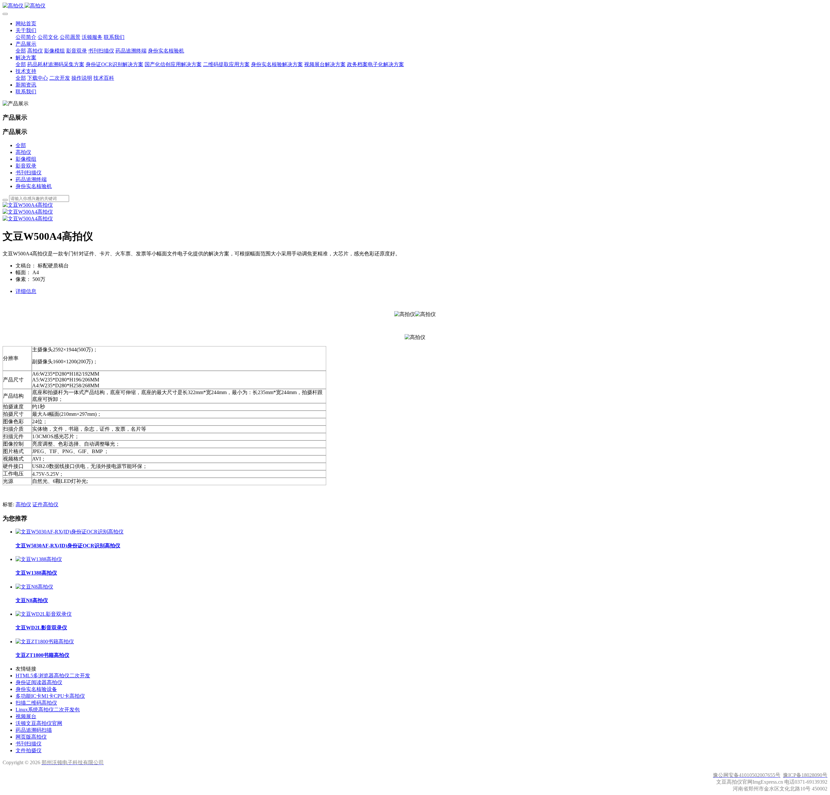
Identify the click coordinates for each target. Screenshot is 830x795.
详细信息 (26, 291)
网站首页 (26, 23)
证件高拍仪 (45, 504)
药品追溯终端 (31, 179)
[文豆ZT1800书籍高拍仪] (45, 641)
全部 (21, 50)
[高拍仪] (415, 6)
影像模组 (26, 159)
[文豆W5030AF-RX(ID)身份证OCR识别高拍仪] (70, 531)
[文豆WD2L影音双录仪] (44, 614)
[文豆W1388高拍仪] (39, 559)
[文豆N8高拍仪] (34, 587)
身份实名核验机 (34, 186)
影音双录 (26, 166)
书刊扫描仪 (29, 172)
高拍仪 (23, 152)
